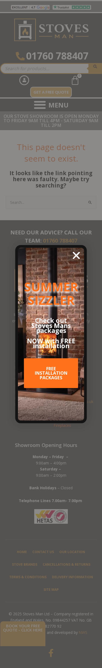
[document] (51, 334)
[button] (76, 255)
